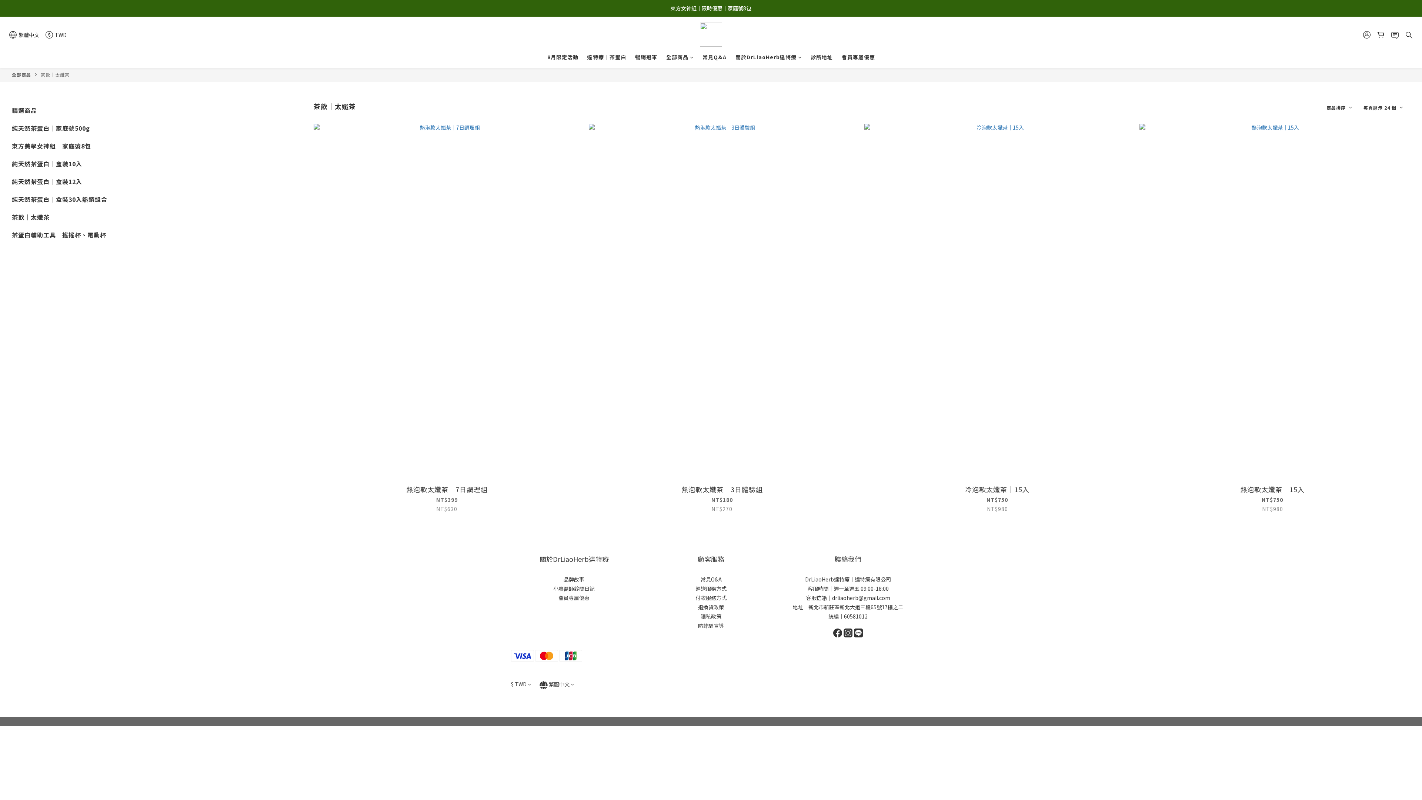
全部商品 (677, 57)
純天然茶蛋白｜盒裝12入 (47, 181)
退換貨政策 (711, 607)
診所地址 (822, 57)
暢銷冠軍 (646, 57)
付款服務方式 (711, 597)
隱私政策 (711, 616)
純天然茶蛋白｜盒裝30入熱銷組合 (59, 199)
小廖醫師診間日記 (574, 588)
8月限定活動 (562, 57)
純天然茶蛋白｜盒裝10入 (47, 163)
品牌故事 (574, 579)
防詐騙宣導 (711, 625)
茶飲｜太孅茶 (55, 74)
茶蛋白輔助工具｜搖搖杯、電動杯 (59, 234)
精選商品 (24, 110)
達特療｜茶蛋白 (606, 57)
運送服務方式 (711, 588)
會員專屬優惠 (858, 57)
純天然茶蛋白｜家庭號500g (51, 128)
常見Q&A (714, 57)
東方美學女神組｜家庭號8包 (51, 145)
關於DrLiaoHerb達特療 (766, 57)
